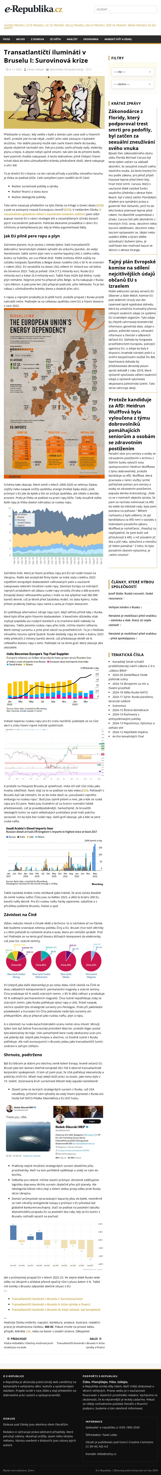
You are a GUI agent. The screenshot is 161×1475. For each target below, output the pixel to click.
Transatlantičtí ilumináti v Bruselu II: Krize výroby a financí (51, 1304)
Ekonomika (90, 39)
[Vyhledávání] (125, 9)
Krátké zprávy (126, 103)
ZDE (99, 205)
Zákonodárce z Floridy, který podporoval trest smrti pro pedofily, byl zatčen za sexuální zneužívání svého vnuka (132, 129)
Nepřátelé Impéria (130, 732)
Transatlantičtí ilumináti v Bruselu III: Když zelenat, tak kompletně (56, 1309)
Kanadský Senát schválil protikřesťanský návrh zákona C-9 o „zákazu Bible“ (132, 666)
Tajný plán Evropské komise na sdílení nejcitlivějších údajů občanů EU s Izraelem (132, 273)
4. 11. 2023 (15, 69)
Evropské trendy (74, 69)
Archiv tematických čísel (128, 736)
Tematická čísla (127, 654)
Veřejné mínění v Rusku (124, 607)
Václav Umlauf (35, 69)
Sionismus (119, 706)
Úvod (6, 39)
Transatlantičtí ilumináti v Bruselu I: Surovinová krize (47, 1299)
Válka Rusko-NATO (130, 692)
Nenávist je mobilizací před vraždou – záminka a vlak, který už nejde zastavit (132, 620)
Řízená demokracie (131, 710)
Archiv (20, 39)
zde (28, 1331)
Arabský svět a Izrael (118, 39)
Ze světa (55, 39)
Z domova (37, 39)
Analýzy (72, 39)
